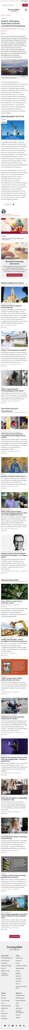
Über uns (18, 984)
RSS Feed (18, 1015)
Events (17, 1003)
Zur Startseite (14, 936)
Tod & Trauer (4, 1018)
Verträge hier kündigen (21, 966)
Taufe (2, 1011)
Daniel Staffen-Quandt (9, 29)
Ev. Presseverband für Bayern (21, 987)
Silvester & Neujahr (6, 1006)
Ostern (2, 1003)
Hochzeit (3, 1016)
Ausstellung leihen (20, 995)
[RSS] (24, 1026)
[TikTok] (16, 1026)
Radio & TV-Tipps (5, 971)
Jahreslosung (19, 1008)
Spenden (18, 1017)
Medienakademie (20, 998)
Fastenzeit (3, 998)
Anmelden (25, 1)
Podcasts (3, 968)
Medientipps (4, 963)
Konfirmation (4, 1013)
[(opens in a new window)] (5, 1026)
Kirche (9, 15)
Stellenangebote (20, 968)
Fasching (3, 995)
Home (2, 15)
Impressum (18, 981)
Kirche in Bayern (5, 960)
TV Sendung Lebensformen (4, 974)
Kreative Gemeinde (20, 1000)
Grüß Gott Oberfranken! (7, 958)
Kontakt (18, 971)
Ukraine (4, 236)
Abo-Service (19, 960)
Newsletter (18, 976)
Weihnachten (4, 1008)
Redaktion (18, 973)
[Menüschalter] (26, 9)
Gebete (17, 1006)
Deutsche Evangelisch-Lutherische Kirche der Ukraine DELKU (13, 239)
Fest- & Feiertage (5, 1000)
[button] (3, 33)
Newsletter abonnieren (14, 275)
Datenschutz (19, 978)
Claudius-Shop (19, 958)
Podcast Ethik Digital (6, 966)
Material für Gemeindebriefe (20, 1011)
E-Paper (18, 963)
